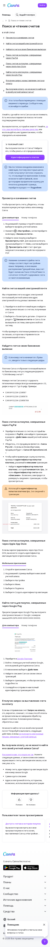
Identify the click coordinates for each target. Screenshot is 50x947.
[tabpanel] (25, 238)
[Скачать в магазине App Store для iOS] (31, 870)
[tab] (10, 217)
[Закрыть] (44, 924)
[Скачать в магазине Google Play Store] (12, 870)
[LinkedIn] (5, 926)
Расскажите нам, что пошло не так (17, 754)
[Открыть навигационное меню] (4, 5)
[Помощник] (44, 942)
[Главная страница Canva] (13, 5)
